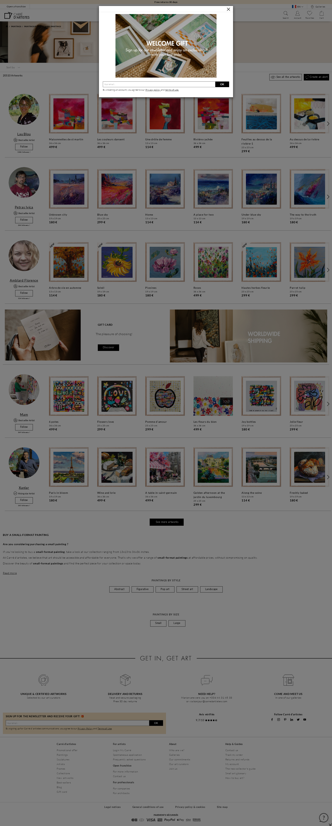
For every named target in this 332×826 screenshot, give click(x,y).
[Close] (228, 9)
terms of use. (172, 89)
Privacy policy (153, 89)
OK (222, 84)
